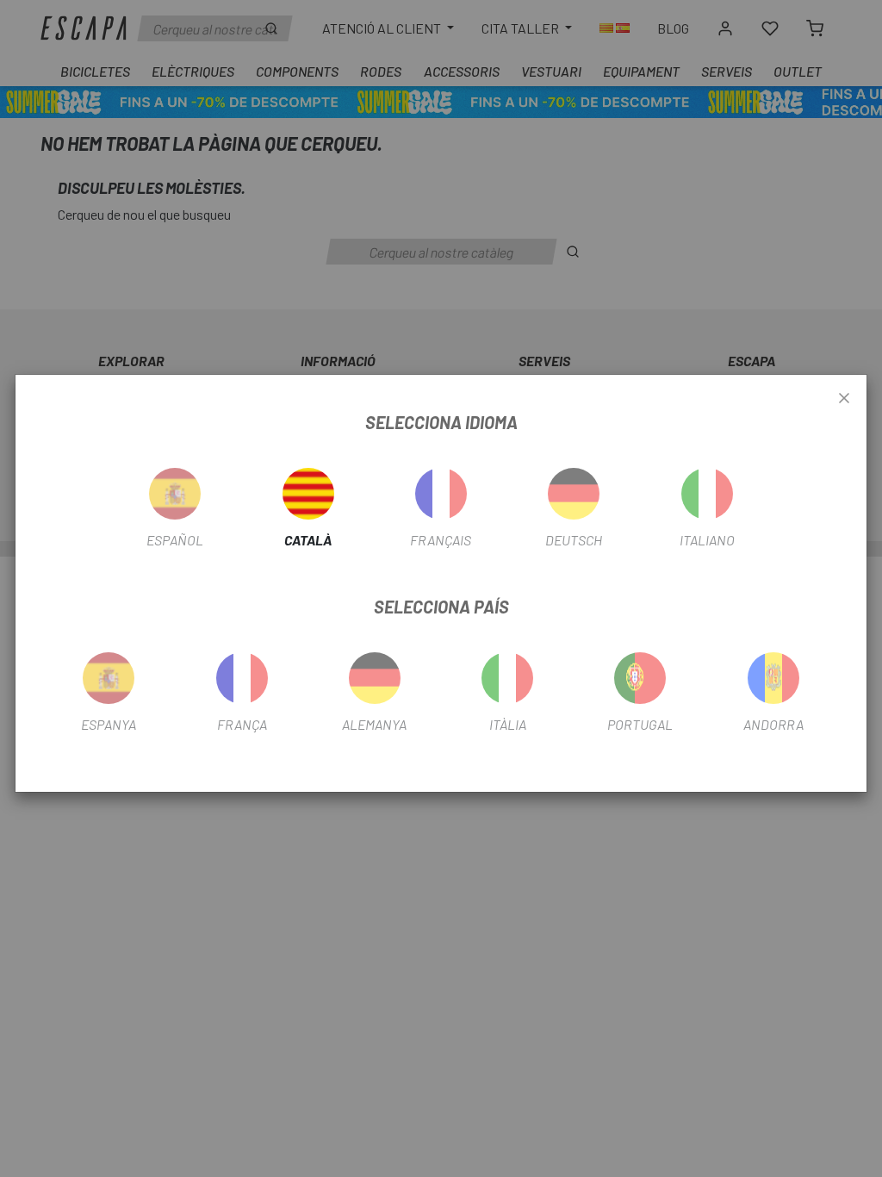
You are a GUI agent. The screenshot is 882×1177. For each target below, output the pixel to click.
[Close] (844, 399)
